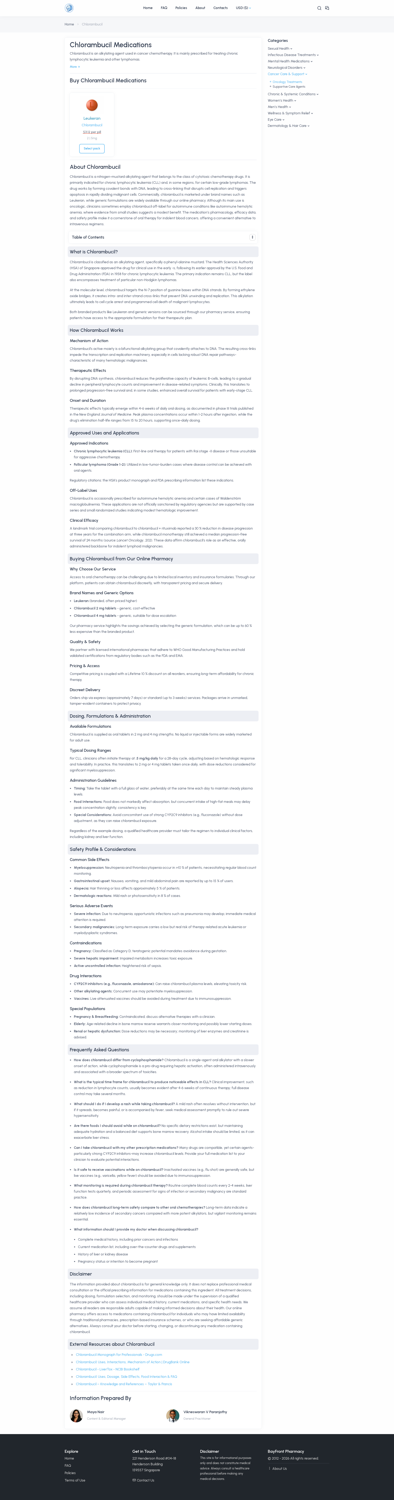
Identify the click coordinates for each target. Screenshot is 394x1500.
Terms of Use (75, 1480)
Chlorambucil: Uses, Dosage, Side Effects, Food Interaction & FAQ (126, 1377)
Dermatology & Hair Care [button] (287, 126)
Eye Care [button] (275, 119)
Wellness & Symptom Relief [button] (289, 113)
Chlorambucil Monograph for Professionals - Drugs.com (119, 1355)
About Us (279, 1469)
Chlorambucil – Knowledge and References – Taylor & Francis (124, 1384)
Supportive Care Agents (288, 87)
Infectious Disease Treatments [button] (292, 55)
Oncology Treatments (287, 82)
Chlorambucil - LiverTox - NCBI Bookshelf (108, 1369)
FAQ (164, 8)
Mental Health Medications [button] (289, 61)
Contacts (220, 8)
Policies (181, 8)
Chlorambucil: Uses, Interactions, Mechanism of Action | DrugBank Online (133, 1362)
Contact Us (145, 1480)
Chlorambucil (92, 125)
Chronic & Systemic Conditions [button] (292, 94)
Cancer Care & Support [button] (286, 74)
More (73, 67)
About (200, 8)
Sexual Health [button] (278, 48)
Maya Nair (95, 1412)
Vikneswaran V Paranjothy (205, 1412)
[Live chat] (327, 8)
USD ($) (242, 8)
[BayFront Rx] (102, 8)
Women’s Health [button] (280, 100)
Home (148, 8)
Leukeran (92, 118)
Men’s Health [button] (278, 107)
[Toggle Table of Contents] (252, 237)
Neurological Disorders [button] (285, 68)
